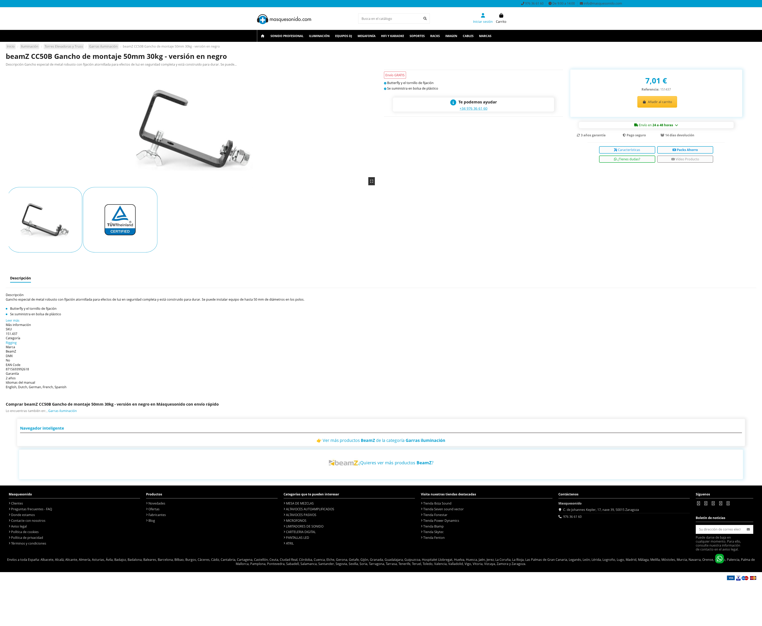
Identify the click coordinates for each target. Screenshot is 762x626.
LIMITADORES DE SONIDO (304, 526)
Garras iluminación (62, 411)
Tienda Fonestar (435, 515)
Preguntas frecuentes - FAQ (31, 509)
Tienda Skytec (433, 532)
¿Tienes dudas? (628, 159)
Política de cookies (25, 532)
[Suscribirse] (748, 529)
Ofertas (154, 509)
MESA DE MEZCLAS (300, 503)
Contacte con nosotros (28, 520)
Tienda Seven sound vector (443, 509)
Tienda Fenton (434, 537)
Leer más (12, 320)
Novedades (156, 503)
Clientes (17, 503)
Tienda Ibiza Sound (437, 503)
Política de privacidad (27, 537)
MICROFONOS (296, 520)
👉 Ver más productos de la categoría (381, 440)
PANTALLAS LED (297, 537)
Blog (151, 520)
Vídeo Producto (687, 159)
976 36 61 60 (572, 516)
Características (628, 150)
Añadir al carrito (660, 102)
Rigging (11, 342)
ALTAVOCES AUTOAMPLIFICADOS (310, 509)
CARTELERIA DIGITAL (301, 532)
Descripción (20, 278)
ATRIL (290, 543)
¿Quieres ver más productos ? (395, 462)
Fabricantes (157, 515)
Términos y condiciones (28, 543)
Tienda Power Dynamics (441, 520)
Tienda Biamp (433, 526)
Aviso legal (19, 526)
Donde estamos (23, 515)
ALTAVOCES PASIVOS (301, 515)
